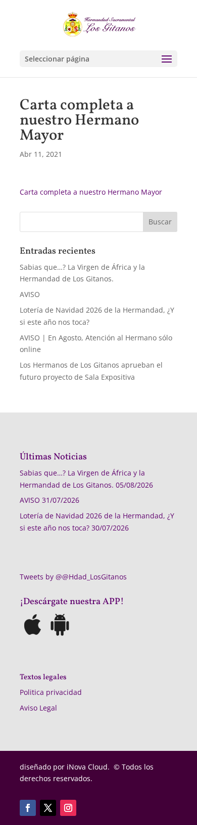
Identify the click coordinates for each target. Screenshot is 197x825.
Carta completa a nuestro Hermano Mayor (91, 192)
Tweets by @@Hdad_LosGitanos (73, 576)
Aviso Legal (38, 708)
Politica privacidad (51, 692)
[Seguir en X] (48, 808)
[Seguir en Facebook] (28, 808)
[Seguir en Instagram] (68, 808)
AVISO (30, 294)
